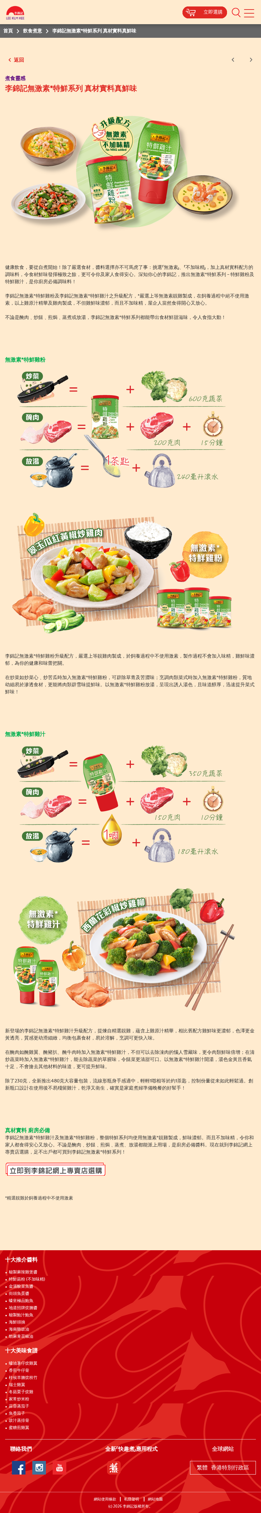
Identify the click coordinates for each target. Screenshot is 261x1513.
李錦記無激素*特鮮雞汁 (84, 296)
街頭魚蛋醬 (19, 1294)
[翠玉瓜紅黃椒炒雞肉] (122, 572)
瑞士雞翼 (17, 1385)
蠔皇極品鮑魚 (21, 1301)
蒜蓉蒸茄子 (19, 1406)
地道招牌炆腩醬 (23, 1308)
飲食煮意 (32, 31)
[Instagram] (39, 1468)
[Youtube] (59, 1468)
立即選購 (213, 12)
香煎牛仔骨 (19, 1371)
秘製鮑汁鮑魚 (21, 1315)
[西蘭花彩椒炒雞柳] (122, 947)
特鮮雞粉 (239, 274)
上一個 (234, 60)
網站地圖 (156, 1499)
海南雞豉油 (19, 1329)
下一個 (250, 60)
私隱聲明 (132, 1499)
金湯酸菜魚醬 (21, 1287)
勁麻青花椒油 (21, 1337)
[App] (114, 1468)
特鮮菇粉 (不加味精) (27, 1279)
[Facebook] (18, 1468)
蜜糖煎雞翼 (19, 1428)
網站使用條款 (105, 1499)
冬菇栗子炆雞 (21, 1392)
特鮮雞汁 (14, 281)
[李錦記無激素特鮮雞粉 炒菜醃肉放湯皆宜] (122, 428)
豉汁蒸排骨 (19, 1421)
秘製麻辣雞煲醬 (23, 1272)
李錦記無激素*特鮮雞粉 (30, 296)
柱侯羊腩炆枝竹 (23, 1378)
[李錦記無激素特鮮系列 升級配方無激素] (122, 169)
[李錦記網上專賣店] (130, 1171)
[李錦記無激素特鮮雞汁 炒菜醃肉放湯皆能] (122, 802)
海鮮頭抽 (17, 1322)
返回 (18, 60)
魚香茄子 (17, 1414)
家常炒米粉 (19, 1399)
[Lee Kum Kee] (15, 14)
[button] (236, 12)
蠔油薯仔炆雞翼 (23, 1364)
